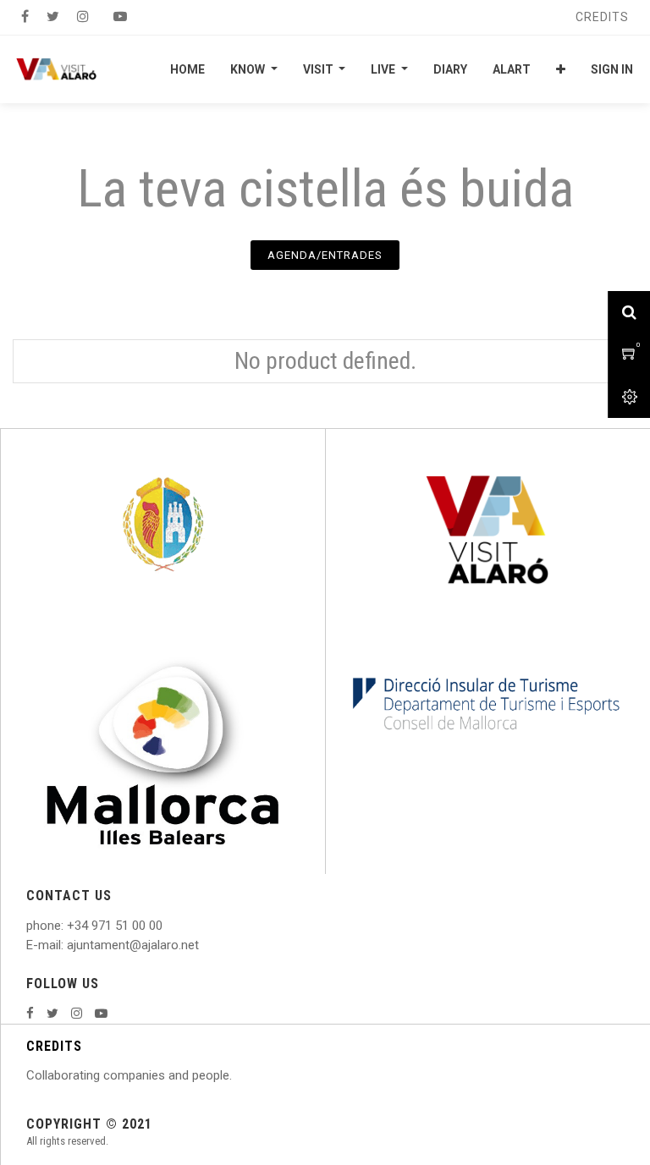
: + (67, 925)
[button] (561, 69)
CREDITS (54, 1046)
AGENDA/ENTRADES (325, 255)
